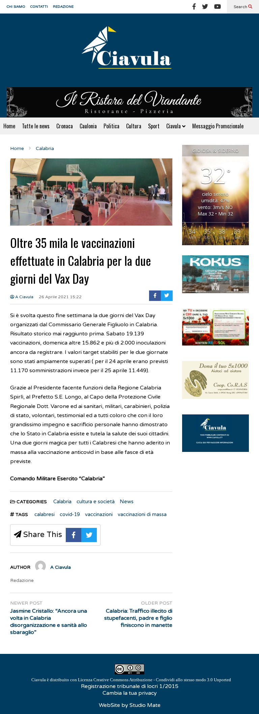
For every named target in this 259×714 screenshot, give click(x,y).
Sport (154, 126)
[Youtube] (217, 7)
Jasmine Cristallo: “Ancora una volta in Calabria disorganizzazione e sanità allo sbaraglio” (48, 621)
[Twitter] (205, 7)
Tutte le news (36, 126)
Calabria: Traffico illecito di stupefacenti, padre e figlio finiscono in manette (138, 618)
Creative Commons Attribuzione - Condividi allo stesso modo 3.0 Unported (162, 679)
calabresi (44, 514)
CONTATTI (39, 7)
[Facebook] (194, 7)
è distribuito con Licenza (131, 679)
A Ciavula (23, 297)
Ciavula (174, 126)
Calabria (62, 502)
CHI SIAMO (16, 7)
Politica (111, 126)
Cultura (133, 126)
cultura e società (96, 502)
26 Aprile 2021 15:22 (60, 297)
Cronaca (64, 126)
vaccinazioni (99, 514)
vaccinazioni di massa (142, 514)
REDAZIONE (63, 7)
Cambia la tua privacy (130, 693)
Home (9, 126)
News (127, 502)
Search (241, 6)
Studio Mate (145, 705)
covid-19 (70, 514)
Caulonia (88, 126)
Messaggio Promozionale (217, 126)
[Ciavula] (129, 50)
